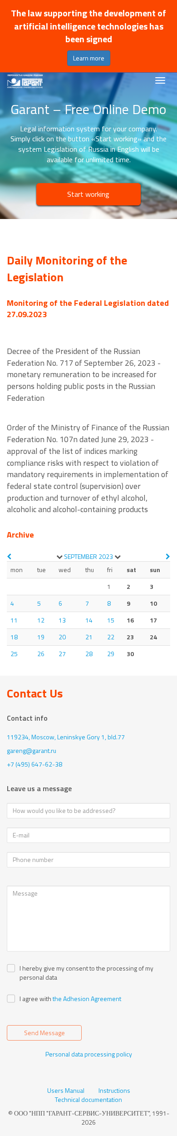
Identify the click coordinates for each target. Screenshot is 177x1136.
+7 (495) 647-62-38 (34, 764)
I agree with (35, 998)
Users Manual (65, 1090)
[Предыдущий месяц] (9, 556)
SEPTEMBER (80, 556)
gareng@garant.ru (31, 750)
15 (110, 620)
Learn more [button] (88, 58)
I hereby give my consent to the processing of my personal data (86, 973)
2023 (105, 556)
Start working (88, 194)
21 (89, 637)
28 (89, 653)
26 (40, 653)
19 (40, 637)
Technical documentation (88, 1099)
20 (62, 637)
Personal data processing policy (88, 1054)
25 (14, 653)
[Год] (117, 556)
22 (110, 637)
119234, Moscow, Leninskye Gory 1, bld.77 (66, 737)
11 (14, 620)
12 (40, 620)
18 (14, 637)
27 (62, 653)
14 (89, 620)
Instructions (114, 1090)
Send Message (44, 1032)
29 (110, 653)
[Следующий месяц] (168, 556)
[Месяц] (59, 556)
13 (62, 620)
